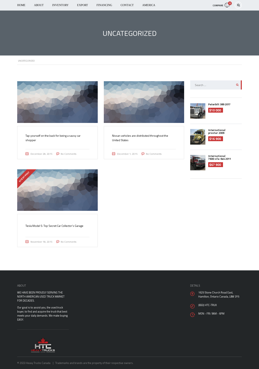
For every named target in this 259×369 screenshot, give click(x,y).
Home (21, 5)
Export (82, 5)
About (39, 5)
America (148, 5)
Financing (104, 5)
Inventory (60, 5)
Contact (127, 5)
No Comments (68, 154)
